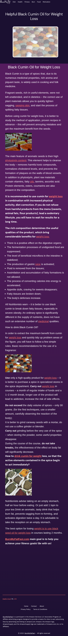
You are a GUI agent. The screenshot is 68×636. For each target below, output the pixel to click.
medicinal (43, 321)
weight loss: (42, 236)
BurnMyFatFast (8, 617)
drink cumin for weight (28, 456)
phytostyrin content (15, 160)
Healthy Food (7, 599)
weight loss (56, 196)
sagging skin (22, 105)
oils (32, 181)
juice (38, 264)
